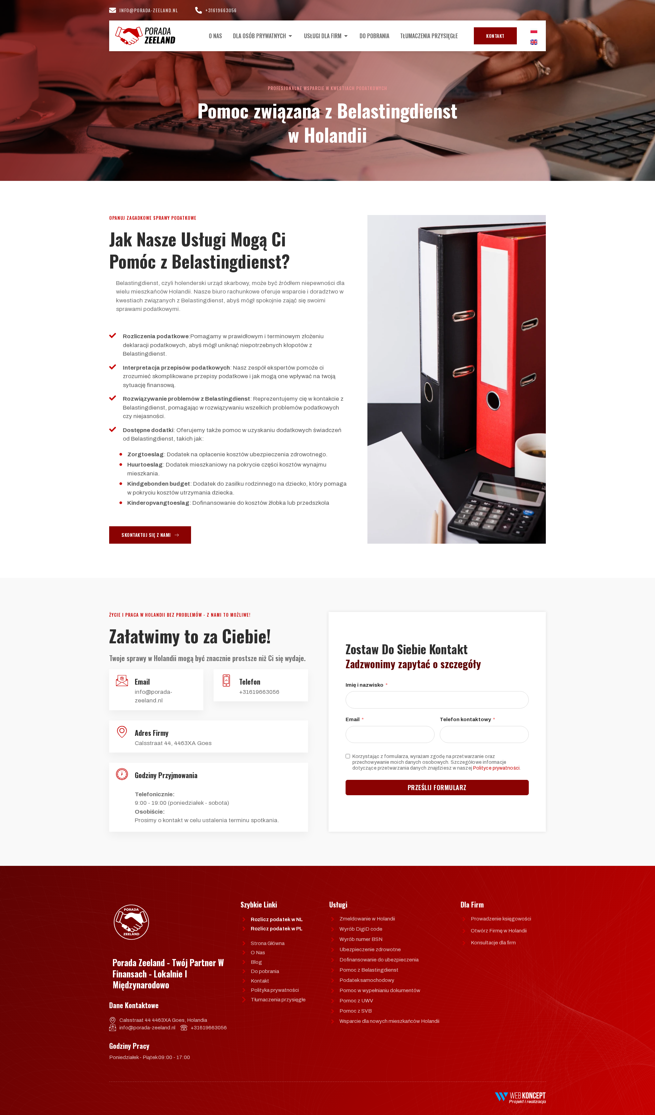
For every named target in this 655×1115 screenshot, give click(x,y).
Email (353, 719)
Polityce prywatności (496, 768)
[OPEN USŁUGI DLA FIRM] (346, 36)
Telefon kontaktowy (465, 719)
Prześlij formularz (437, 787)
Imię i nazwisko (364, 685)
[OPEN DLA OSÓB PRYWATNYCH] (290, 36)
